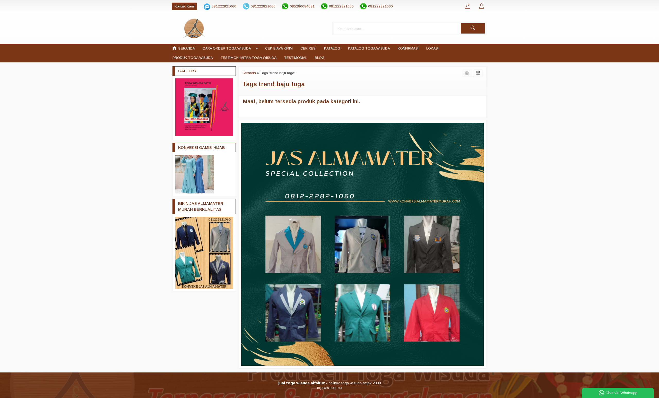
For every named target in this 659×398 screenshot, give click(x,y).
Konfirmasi (408, 48)
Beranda (186, 48)
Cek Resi (308, 48)
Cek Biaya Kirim (279, 48)
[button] (473, 28)
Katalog (332, 48)
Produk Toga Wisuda (192, 58)
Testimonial (295, 58)
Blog (320, 58)
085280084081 (302, 6)
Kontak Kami (185, 6)
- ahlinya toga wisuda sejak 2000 (329, 383)
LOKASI (432, 48)
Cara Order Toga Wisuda (227, 48)
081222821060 (224, 6)
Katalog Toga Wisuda (369, 48)
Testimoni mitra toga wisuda (248, 58)
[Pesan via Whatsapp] (467, 6)
